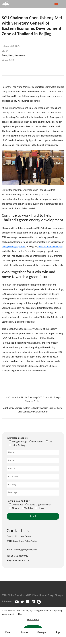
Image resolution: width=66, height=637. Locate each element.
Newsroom (19, 55)
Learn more (33, 619)
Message (41, 632)
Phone (24, 632)
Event (4, 55)
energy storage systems (13, 247)
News (10, 55)
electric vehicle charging (51, 247)
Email (8, 632)
